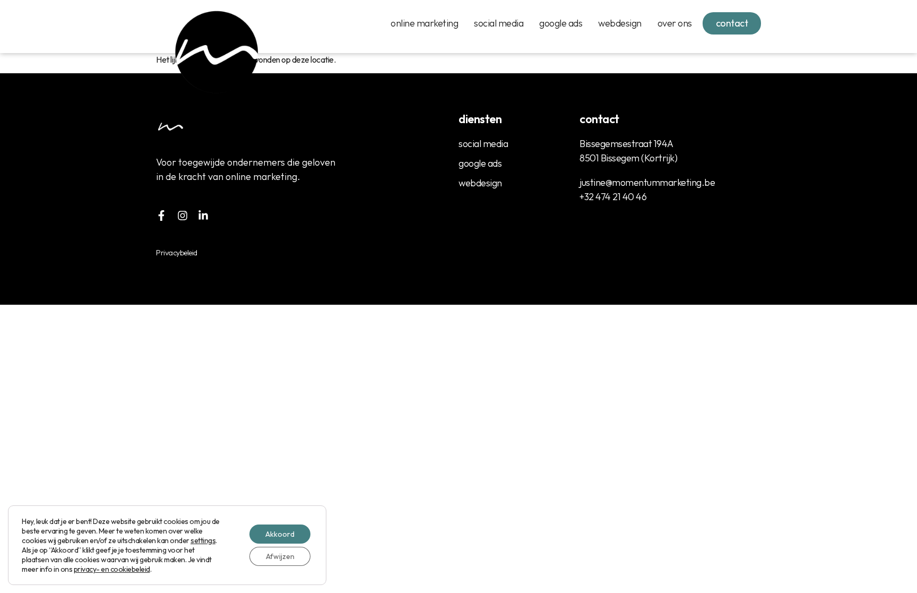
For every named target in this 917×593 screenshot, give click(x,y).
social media (498, 23)
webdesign (620, 23)
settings (203, 540)
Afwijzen (280, 556)
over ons (675, 23)
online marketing (424, 23)
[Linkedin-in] (203, 215)
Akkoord (280, 534)
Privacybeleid (176, 252)
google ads (560, 23)
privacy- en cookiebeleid (112, 569)
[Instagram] (182, 215)
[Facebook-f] (161, 215)
